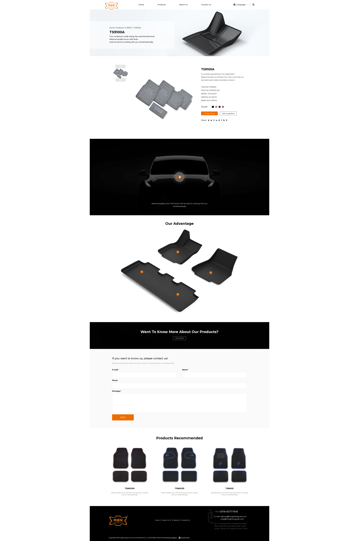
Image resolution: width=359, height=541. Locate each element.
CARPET (128, 28)
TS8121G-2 (229, 488)
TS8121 (179, 488)
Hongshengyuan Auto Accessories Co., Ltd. (134, 538)
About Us (183, 5)
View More (179, 338)
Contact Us (206, 5)
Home (141, 5)
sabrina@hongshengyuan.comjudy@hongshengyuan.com (234, 517)
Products (162, 5)
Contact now (209, 113)
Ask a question (228, 113)
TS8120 (129, 488)
